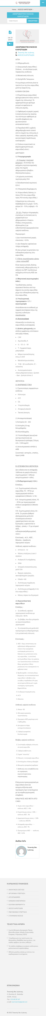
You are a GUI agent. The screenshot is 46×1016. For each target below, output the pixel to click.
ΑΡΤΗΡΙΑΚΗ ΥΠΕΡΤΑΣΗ (17, 893)
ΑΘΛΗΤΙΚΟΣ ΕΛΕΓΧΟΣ (16, 890)
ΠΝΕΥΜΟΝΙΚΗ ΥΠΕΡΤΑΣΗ (18, 912)
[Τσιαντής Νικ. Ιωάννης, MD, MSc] (23, 3)
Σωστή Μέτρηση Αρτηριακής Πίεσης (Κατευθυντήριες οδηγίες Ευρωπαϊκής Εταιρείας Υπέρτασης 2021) (21, 932)
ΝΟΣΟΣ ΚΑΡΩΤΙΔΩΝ (25, 9)
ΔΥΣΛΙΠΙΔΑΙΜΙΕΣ (14, 897)
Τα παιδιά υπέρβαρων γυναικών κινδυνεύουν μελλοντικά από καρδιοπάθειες (23, 947)
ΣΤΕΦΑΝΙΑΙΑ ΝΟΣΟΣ (16, 916)
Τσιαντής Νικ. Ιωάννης (26, 53)
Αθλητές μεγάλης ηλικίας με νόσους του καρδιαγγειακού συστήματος (22, 953)
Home (14, 9)
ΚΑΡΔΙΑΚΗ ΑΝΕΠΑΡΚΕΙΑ (17, 901)
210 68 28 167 (15, 999)
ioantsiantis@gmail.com (19, 1002)
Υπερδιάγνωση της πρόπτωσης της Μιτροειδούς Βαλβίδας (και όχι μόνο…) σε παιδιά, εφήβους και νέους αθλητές (22, 940)
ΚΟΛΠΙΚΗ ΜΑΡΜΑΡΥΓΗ (17, 904)
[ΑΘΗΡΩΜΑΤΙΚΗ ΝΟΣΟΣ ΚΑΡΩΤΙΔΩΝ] (10, 32)
